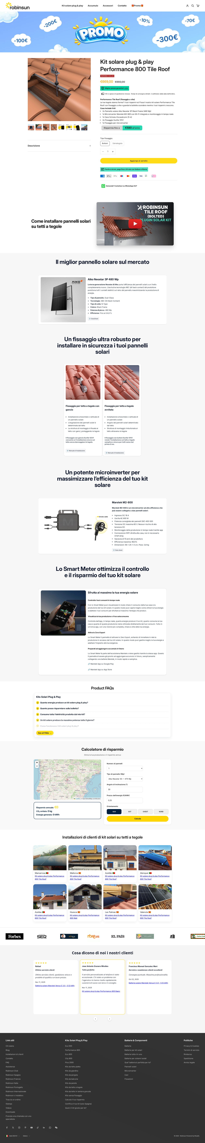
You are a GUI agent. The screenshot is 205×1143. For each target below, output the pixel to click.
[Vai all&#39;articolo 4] (54, 127)
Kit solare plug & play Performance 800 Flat (147, 998)
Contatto (122, 5)
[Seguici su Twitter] (13, 1127)
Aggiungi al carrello (138, 161)
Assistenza (10, 1066)
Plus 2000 (69, 1062)
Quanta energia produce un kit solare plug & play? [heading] (64, 702)
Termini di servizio (191, 1050)
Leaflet (77, 799)
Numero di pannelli (114, 764)
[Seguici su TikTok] (38, 1127)
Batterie (128, 1046)
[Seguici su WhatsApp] (50, 1127)
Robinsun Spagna (13, 1075)
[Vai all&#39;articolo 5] (61, 127)
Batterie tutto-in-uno (133, 1054)
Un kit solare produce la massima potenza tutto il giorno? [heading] (67, 720)
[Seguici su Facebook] (7, 1127)
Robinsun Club (12, 1071)
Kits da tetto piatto (72, 1066)
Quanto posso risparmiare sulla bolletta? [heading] (59, 708)
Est (129, 812)
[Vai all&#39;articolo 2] (38, 127)
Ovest (145, 812)
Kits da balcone (71, 1079)
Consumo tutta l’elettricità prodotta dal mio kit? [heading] (62, 714)
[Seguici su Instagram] (19, 1127)
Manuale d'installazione (77, 451)
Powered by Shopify (192, 1136)
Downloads (10, 1112)
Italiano (25, 1136)
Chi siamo (10, 1046)
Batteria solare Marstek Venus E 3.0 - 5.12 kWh (55, 983)
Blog (7, 1050)
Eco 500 (68, 1046)
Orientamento (112, 806)
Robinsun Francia (13, 1079)
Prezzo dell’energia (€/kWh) (118, 795)
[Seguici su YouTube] (31, 1127)
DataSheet (94, 319)
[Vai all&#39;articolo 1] (31, 127)
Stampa (9, 1104)
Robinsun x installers (14, 1095)
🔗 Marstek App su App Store (100, 670)
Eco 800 (68, 1054)
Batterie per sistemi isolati (136, 1058)
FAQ (7, 1062)
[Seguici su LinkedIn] (44, 1127)
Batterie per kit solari (133, 1050)
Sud (114, 812)
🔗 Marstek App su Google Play (101, 664)
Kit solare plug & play (72, 5)
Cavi (126, 1075)
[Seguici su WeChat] (56, 1127)
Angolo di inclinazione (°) (117, 784)
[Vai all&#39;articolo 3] (46, 127)
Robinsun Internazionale (16, 1091)
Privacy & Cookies (191, 1046)
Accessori (108, 5)
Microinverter (130, 1071)
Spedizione (188, 1058)
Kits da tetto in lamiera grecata (78, 1091)
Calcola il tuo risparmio (74, 1099)
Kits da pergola (71, 1075)
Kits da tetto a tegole (73, 1087)
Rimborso (188, 1054)
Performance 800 (72, 1050)
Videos (9, 1108)
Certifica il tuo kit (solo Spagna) (78, 1104)
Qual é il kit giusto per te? (75, 1108)
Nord (161, 812)
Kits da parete (71, 1083)
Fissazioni (129, 1079)
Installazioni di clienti (14, 1054)
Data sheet (118, 550)
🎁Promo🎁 (137, 5)
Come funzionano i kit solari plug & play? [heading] (59, 726)
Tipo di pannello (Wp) (115, 774)
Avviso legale (189, 1062)
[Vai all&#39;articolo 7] (76, 127)
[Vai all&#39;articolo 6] (69, 127)
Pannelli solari (130, 1066)
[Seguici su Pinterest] (25, 1127)
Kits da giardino (71, 1071)
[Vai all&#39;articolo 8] (84, 127)
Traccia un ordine (13, 1099)
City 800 (68, 1058)
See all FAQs (45, 733)
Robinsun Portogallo (14, 1087)
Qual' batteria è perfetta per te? (138, 1062)
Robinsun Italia (12, 1083)
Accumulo (93, 5)
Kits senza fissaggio (73, 1095)
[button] (37, 762)
